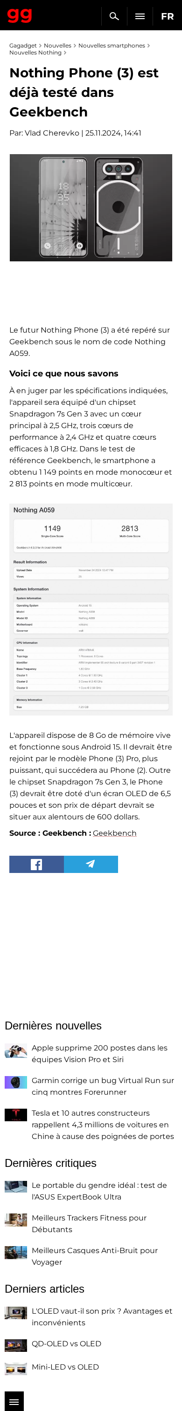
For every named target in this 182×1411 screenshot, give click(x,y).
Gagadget (20, 14)
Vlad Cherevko (52, 133)
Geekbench (115, 833)
